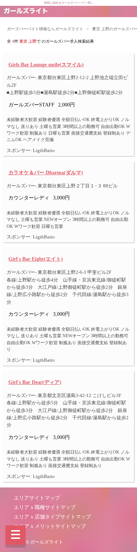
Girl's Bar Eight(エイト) (35, 259)
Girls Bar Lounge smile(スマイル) (46, 64)
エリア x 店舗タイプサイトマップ (52, 517)
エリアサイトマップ (37, 498)
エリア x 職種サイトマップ (45, 507)
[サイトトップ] (25, 11)
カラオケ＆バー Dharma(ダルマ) (45, 172)
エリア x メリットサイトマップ (50, 526)
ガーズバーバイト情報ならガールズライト (45, 29)
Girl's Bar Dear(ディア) (34, 382)
